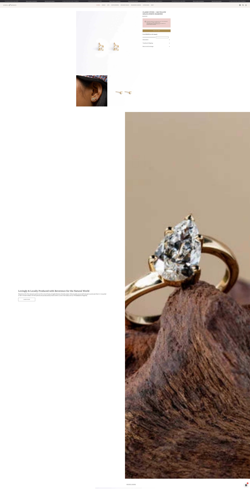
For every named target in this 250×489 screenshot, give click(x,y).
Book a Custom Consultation (31, 1)
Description (146, 39)
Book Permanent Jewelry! (50, 1)
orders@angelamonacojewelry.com (153, 23)
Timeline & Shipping (148, 43)
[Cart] (245, 5)
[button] (103, 5)
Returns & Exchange (148, 46)
